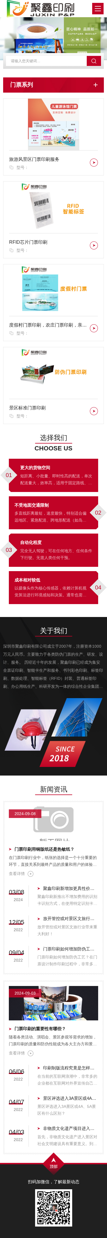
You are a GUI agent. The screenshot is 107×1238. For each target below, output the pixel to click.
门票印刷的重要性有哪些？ (40, 1028)
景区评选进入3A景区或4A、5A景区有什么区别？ (70, 1098)
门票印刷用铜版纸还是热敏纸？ (44, 849)
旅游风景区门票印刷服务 (34, 159)
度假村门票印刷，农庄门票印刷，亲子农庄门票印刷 (48, 325)
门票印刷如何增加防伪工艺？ (70, 948)
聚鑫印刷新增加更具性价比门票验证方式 (70, 888)
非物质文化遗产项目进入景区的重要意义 (70, 1128)
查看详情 (17, 873)
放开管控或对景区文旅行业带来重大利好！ (70, 918)
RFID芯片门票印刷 (28, 242)
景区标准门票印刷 (27, 407)
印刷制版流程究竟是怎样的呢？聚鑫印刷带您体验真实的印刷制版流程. (70, 1067)
